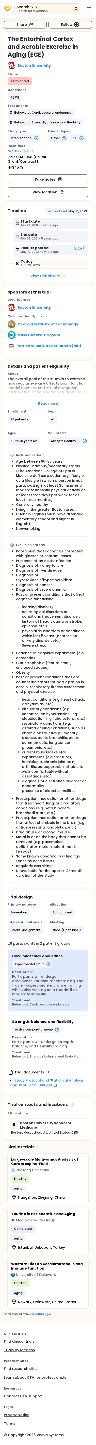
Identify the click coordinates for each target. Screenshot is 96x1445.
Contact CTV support (23, 1396)
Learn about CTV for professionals (35, 1377)
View (78, 248)
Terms (9, 1423)
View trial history (45, 275)
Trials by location (19, 1350)
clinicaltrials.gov (40, 1314)
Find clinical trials (19, 1341)
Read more (48, 403)
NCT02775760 (20, 151)
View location (45, 192)
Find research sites (20, 1368)
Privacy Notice (16, 1414)
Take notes (45, 179)
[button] (15, 97)
